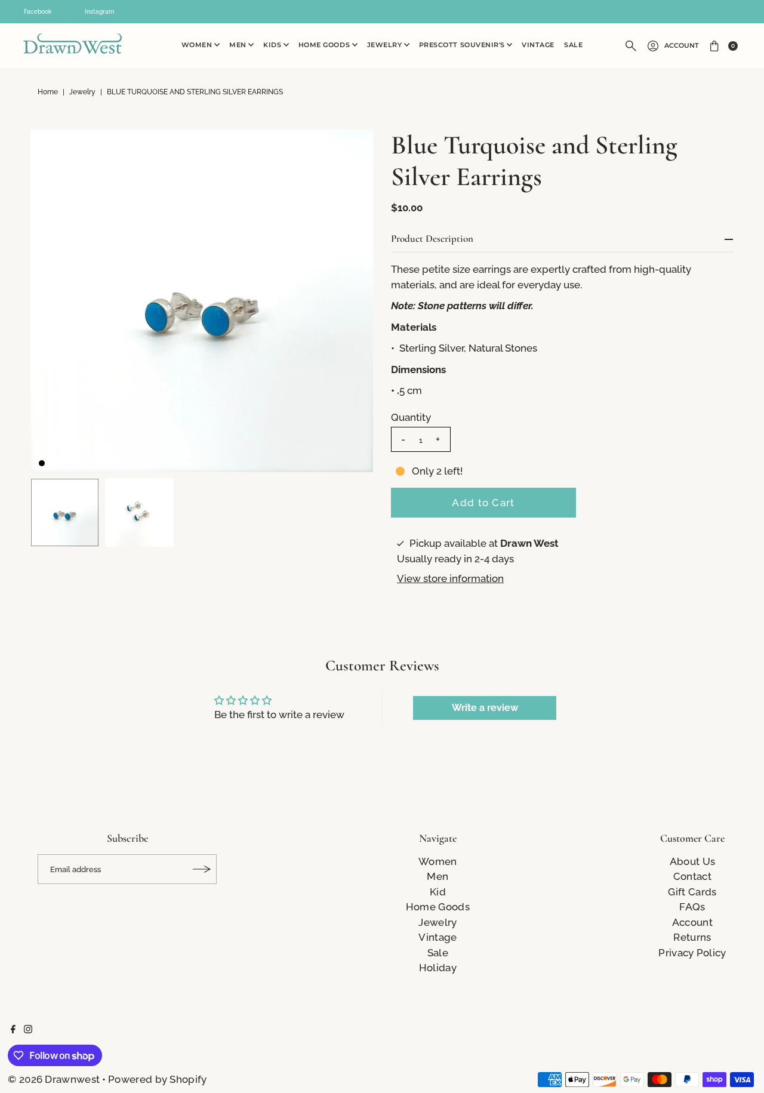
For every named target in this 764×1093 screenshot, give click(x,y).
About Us (692, 861)
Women (197, 45)
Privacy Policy (692, 953)
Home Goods (325, 45)
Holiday (438, 968)
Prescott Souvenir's (463, 45)
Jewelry (385, 45)
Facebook (37, 11)
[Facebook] (13, 1030)
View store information (450, 578)
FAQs (692, 907)
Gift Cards (692, 892)
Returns (692, 937)
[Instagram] (28, 1030)
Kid (438, 892)
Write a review (485, 707)
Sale (573, 45)
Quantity (411, 417)
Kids (273, 45)
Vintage (538, 45)
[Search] (631, 46)
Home (48, 92)
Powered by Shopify (157, 1079)
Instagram (99, 11)
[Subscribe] (202, 869)
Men (238, 45)
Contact (692, 876)
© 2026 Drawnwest (54, 1079)
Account (681, 46)
